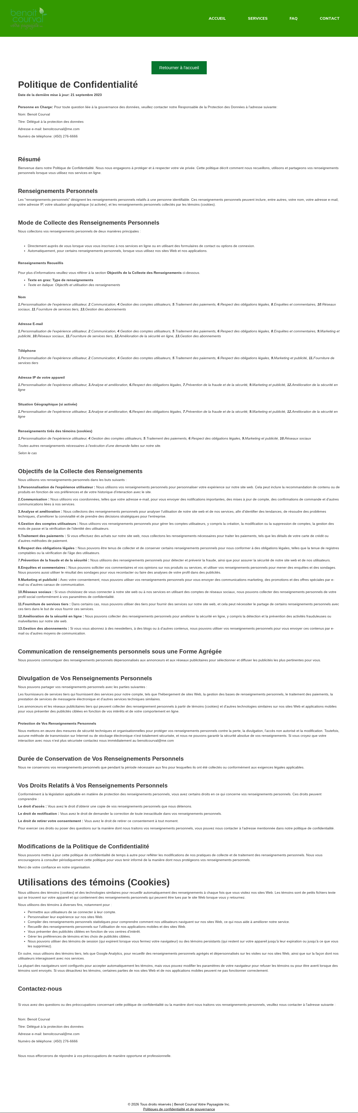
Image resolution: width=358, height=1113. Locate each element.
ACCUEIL (217, 18)
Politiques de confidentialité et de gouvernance (179, 1109)
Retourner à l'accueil (179, 67)
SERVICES (258, 18)
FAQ (294, 18)
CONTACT (330, 18)
